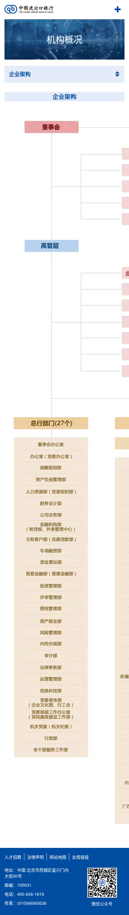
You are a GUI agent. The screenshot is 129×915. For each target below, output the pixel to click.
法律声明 (35, 857)
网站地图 (58, 857)
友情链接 (80, 857)
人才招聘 (12, 857)
